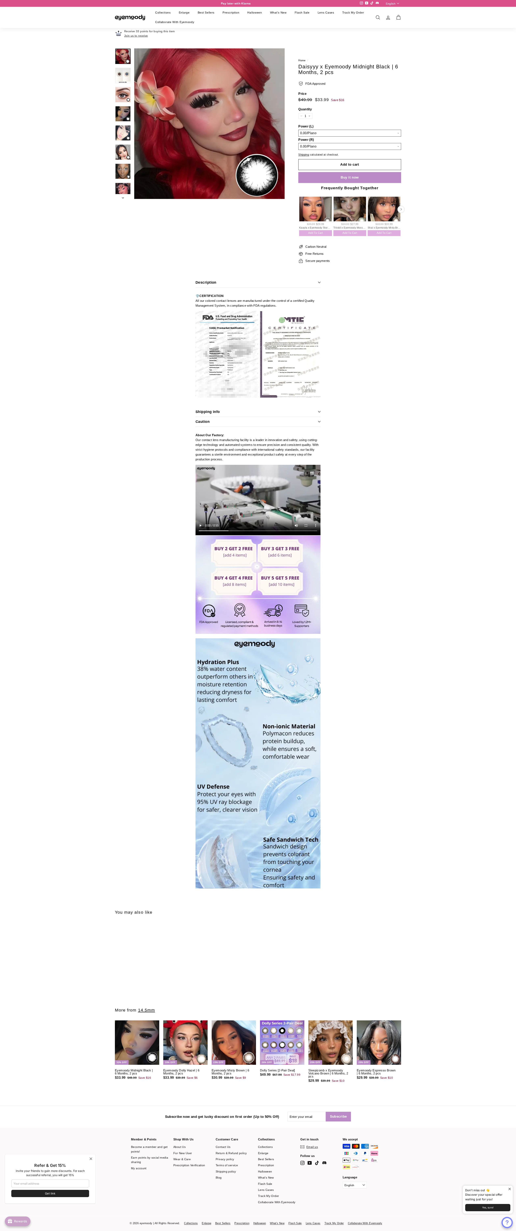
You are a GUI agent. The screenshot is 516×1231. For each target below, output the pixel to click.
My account (139, 1168)
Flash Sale (302, 12)
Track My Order (353, 12)
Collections (163, 12)
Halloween (254, 12)
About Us (179, 1146)
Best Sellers (206, 12)
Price (302, 93)
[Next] (123, 196)
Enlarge (184, 12)
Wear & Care (182, 1159)
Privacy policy (225, 1159)
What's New (278, 12)
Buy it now (350, 177)
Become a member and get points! (149, 1149)
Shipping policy (226, 1171)
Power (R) (306, 139)
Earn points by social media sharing (149, 1160)
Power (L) (305, 126)
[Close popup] (509, 1189)
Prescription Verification (189, 1165)
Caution (203, 422)
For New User (182, 1153)
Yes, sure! (488, 1207)
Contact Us (223, 1146)
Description (206, 282)
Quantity (305, 109)
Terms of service (227, 1165)
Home (302, 60)
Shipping (303, 154)
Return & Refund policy (231, 1153)
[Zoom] (209, 123)
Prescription (231, 12)
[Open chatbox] (507, 1222)
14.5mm (146, 1010)
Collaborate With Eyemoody (174, 22)
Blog (219, 1177)
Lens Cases (326, 12)
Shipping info (208, 412)
